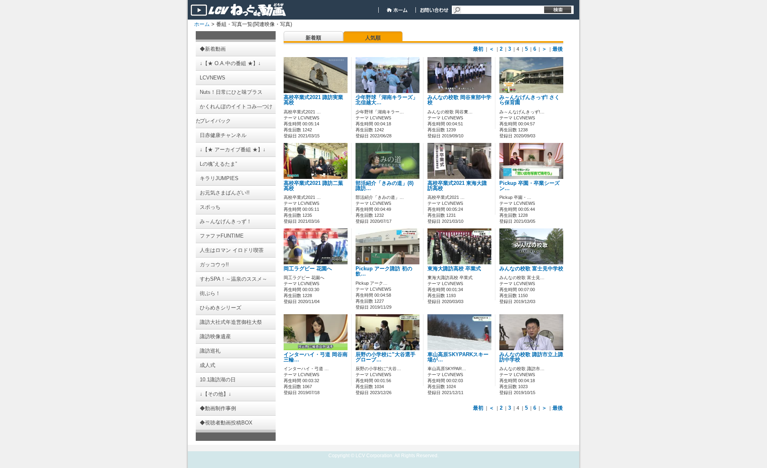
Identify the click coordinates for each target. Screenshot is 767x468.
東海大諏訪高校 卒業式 (454, 269)
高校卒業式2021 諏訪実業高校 (313, 100)
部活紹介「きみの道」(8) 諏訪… (384, 185)
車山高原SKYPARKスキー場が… (458, 357)
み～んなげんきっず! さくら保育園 (529, 100)
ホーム (202, 24)
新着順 (313, 38)
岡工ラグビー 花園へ (308, 269)
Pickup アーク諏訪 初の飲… (384, 271)
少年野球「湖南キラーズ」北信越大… (387, 100)
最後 (557, 49)
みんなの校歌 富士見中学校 (531, 269)
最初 (478, 49)
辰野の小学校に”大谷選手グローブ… (385, 357)
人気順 (373, 38)
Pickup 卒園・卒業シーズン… (529, 185)
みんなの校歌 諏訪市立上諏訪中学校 (531, 357)
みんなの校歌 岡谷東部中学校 (459, 100)
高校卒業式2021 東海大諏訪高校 (457, 185)
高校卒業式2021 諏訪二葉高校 (313, 185)
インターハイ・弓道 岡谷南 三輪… (316, 357)
